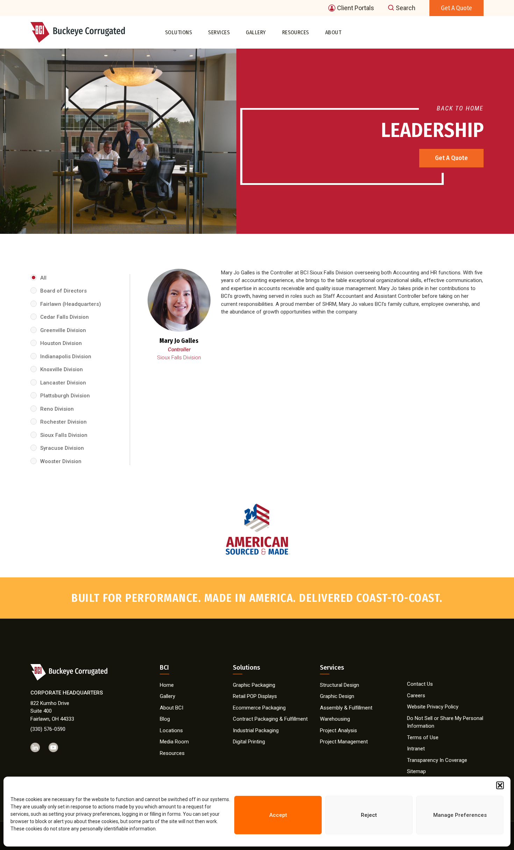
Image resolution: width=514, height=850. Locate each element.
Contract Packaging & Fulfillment (270, 719)
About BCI (171, 708)
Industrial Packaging (256, 730)
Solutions (178, 32)
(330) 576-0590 (47, 729)
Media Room (174, 742)
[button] (500, 785)
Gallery (256, 32)
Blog (165, 719)
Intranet (416, 748)
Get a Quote (456, 8)
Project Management (344, 742)
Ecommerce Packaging (259, 708)
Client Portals (355, 8)
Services (219, 32)
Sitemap (416, 771)
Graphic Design (337, 696)
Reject (369, 815)
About (333, 32)
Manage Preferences (460, 815)
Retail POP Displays (255, 696)
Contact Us (420, 684)
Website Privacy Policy (432, 707)
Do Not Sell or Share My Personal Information (445, 722)
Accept (278, 815)
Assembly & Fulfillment (346, 708)
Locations (171, 730)
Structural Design (339, 685)
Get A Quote (451, 158)
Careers (416, 695)
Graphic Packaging (254, 685)
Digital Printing (249, 742)
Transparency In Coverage (437, 760)
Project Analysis (338, 730)
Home (167, 685)
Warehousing (335, 719)
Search (405, 8)
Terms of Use (422, 737)
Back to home (460, 108)
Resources (295, 32)
